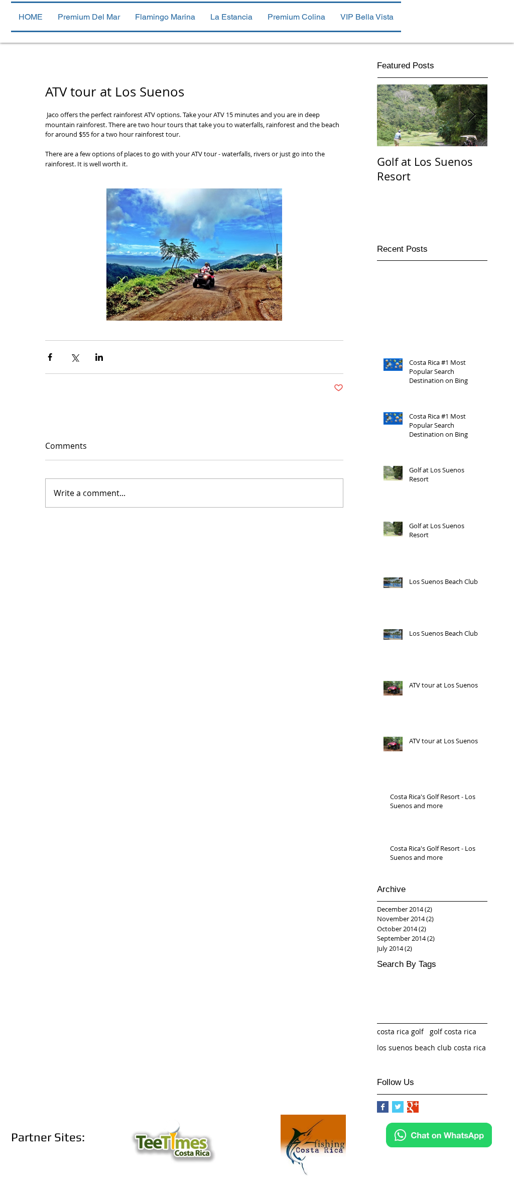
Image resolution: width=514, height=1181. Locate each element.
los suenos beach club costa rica (431, 1047)
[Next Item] (471, 115)
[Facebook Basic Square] (383, 1107)
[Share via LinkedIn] (99, 357)
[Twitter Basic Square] (398, 1107)
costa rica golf (400, 1031)
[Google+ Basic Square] (413, 1107)
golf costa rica (453, 1031)
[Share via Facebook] (50, 357)
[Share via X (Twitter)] (74, 357)
